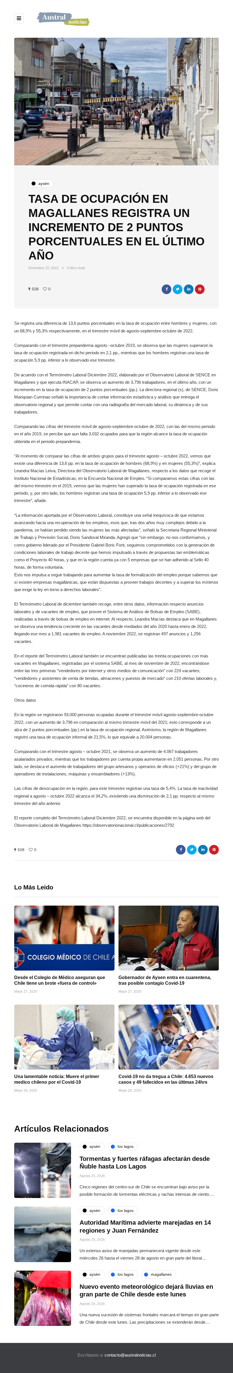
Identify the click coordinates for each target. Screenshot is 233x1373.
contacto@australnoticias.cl (130, 1355)
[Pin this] (200, 289)
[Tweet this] (177, 289)
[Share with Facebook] (166, 289)
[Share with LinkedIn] (189, 289)
